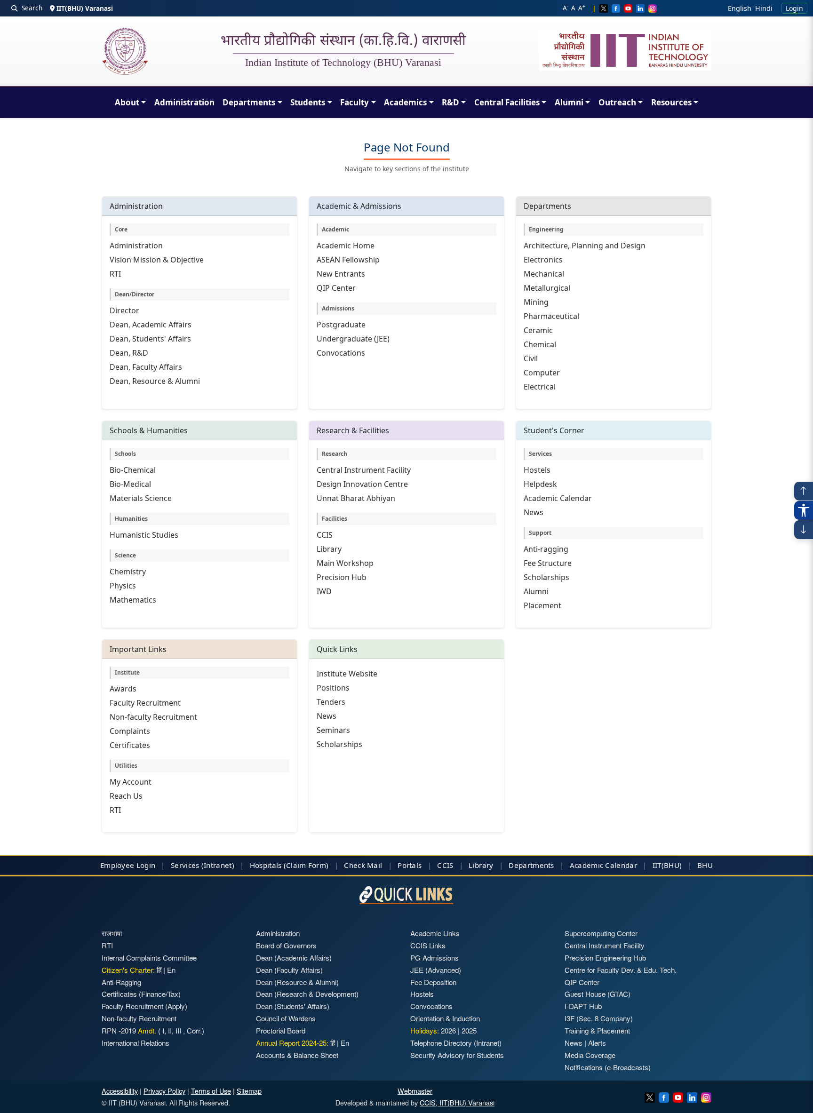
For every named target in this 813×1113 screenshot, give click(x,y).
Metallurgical (547, 288)
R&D (450, 102)
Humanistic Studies (144, 535)
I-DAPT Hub (583, 1006)
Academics (405, 102)
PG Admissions (434, 957)
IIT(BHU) (667, 865)
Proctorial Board (280, 1030)
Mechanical (544, 274)
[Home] (125, 51)
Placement (542, 605)
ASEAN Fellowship (348, 259)
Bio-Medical (130, 484)
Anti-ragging (546, 549)
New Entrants (341, 274)
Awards (123, 689)
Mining (536, 302)
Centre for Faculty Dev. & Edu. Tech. (621, 970)
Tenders (331, 702)
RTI (115, 274)
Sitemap (249, 1091)
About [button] (127, 102)
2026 (448, 1030)
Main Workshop (345, 563)
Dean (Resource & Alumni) (297, 982)
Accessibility (120, 1091)
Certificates (130, 745)
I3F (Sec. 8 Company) (599, 1018)
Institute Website (347, 673)
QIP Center (336, 288)
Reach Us (126, 796)
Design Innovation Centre (362, 484)
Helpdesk (540, 484)
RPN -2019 (119, 1030)
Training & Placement (597, 1030)
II (169, 1030)
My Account (130, 782)
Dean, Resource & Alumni (155, 381)
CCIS (325, 535)
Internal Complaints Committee (149, 957)
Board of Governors (286, 945)
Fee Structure (548, 563)
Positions (333, 688)
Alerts (597, 1043)
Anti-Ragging (121, 982)
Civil (531, 358)
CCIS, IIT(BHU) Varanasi (457, 1102)
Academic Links (435, 933)
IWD (324, 591)
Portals (410, 865)
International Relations (135, 1043)
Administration (184, 102)
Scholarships (546, 577)
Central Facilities (507, 102)
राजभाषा (112, 933)
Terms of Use (211, 1091)
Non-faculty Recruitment (153, 717)
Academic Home (346, 245)
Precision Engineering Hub (605, 957)
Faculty (354, 102)
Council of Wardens (286, 1018)
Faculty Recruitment (145, 703)
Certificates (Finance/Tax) (141, 994)
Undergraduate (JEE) (353, 339)
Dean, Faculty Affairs (146, 367)
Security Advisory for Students (457, 1055)
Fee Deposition (433, 982)
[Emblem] (625, 50)
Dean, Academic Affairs (150, 324)
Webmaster (415, 1091)
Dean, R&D (129, 353)
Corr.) (194, 1030)
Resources (671, 102)
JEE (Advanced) (435, 970)
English (739, 8)
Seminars (333, 730)
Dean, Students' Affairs (150, 339)
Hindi (764, 8)
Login (794, 8)
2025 (469, 1030)
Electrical (540, 387)
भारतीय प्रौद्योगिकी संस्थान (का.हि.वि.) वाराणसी (343, 41)
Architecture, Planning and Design (585, 245)
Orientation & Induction (445, 1018)
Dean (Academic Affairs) (294, 957)
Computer (542, 372)
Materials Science (141, 498)
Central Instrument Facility (364, 470)
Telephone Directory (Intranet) (456, 1043)
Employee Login (127, 865)
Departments (249, 102)
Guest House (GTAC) (597, 994)
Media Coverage (590, 1055)
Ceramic (538, 330)
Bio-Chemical (133, 470)
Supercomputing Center (601, 933)
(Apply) (176, 1006)
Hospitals (266, 865)
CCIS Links (428, 945)
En (171, 970)
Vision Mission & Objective (157, 259)
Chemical (540, 344)
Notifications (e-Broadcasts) (608, 1067)
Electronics (543, 259)
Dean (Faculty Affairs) (289, 970)
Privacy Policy (164, 1091)
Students (307, 102)
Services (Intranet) (202, 865)
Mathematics (133, 600)
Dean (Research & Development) (307, 994)
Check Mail (363, 865)
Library (329, 549)
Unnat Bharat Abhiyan (356, 498)
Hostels (537, 470)
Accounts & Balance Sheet (297, 1055)
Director (124, 310)
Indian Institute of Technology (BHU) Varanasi (343, 62)
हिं (159, 970)
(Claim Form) (306, 865)
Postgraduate (341, 324)
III (178, 1030)
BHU (705, 865)
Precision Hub (342, 577)
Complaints (130, 731)
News (533, 512)
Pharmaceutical (551, 316)
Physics (123, 585)
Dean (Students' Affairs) (292, 1006)
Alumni (569, 102)
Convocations (341, 353)
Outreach (617, 102)
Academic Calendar (558, 498)
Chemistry (128, 571)
